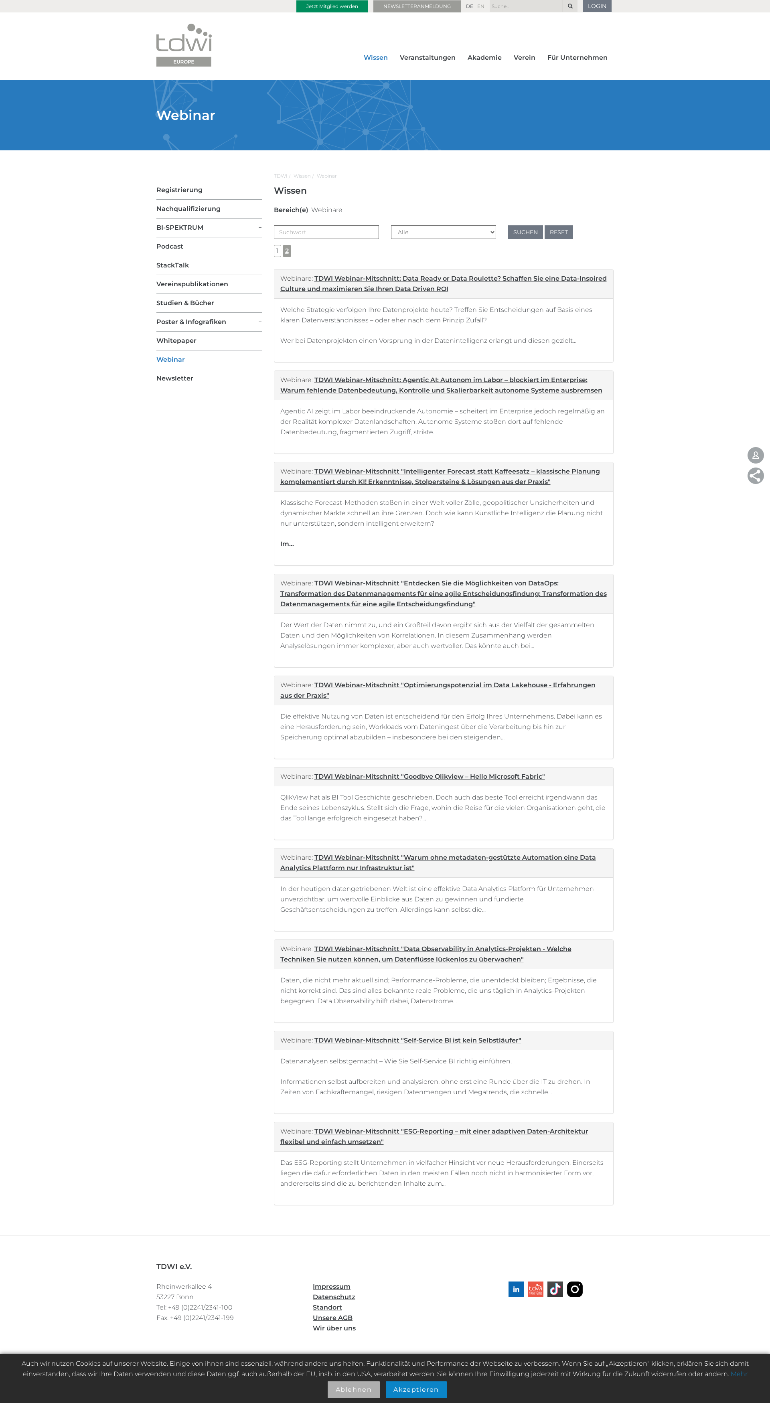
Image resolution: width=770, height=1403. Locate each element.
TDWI (281, 176)
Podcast (169, 246)
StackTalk (172, 265)
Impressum (332, 1286)
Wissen (376, 57)
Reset (559, 232)
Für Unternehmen (577, 57)
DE (469, 6)
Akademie (485, 57)
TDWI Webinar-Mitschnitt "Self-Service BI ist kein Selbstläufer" (417, 1040)
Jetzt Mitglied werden (332, 6)
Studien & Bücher (185, 303)
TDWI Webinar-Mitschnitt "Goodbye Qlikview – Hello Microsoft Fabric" (429, 776)
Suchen (525, 232)
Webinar (327, 176)
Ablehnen (354, 1389)
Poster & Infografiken (191, 322)
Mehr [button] (739, 1374)
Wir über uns (334, 1328)
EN (480, 6)
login (597, 6)
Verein (524, 57)
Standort (327, 1307)
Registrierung (179, 190)
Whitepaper (176, 340)
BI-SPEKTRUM (179, 227)
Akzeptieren (416, 1389)
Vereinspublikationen (192, 284)
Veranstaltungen (428, 57)
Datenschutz (334, 1297)
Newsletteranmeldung (417, 6)
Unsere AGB (333, 1318)
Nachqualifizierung (188, 209)
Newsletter (174, 378)
